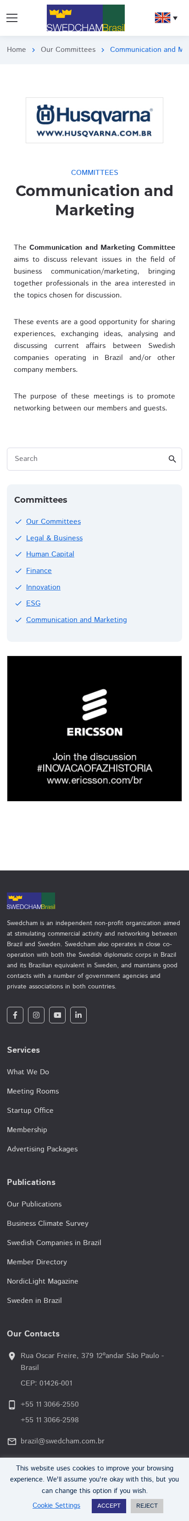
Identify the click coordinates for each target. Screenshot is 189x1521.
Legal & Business (54, 538)
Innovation (43, 587)
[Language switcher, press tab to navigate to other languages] (166, 18)
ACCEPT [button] (109, 1506)
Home (16, 50)
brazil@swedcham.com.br (63, 1441)
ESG (33, 603)
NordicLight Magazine (42, 1281)
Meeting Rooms (33, 1091)
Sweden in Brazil (34, 1301)
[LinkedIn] (78, 1015)
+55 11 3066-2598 (50, 1420)
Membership (27, 1130)
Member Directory (37, 1262)
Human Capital (50, 554)
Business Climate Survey (48, 1223)
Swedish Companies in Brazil (54, 1243)
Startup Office (30, 1111)
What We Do (28, 1072)
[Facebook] (15, 1015)
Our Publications (34, 1204)
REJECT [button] (147, 1506)
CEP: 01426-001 (46, 1383)
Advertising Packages (42, 1149)
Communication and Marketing (76, 620)
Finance (39, 571)
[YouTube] (57, 1015)
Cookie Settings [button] (56, 1505)
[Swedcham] (94, 900)
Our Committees (68, 50)
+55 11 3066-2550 (50, 1404)
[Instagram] (36, 1015)
